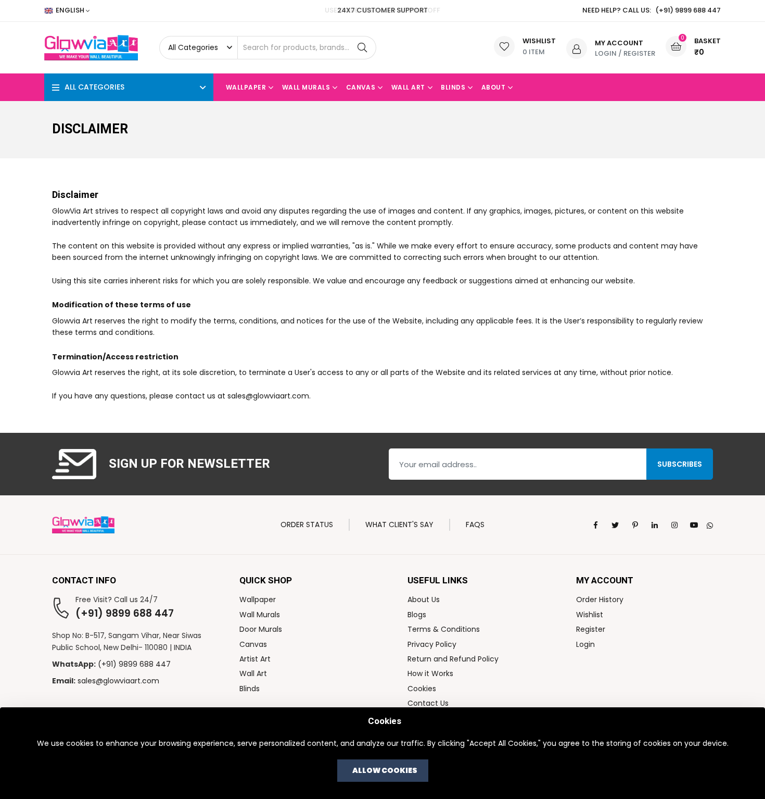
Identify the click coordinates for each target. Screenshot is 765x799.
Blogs (416, 614)
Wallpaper (246, 87)
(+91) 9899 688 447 (124, 613)
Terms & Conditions (443, 629)
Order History (599, 599)
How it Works (430, 673)
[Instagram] (674, 525)
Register (639, 53)
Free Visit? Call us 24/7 (116, 599)
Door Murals (260, 629)
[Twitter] (615, 525)
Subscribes (679, 464)
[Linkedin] (654, 525)
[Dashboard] (576, 48)
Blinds (453, 87)
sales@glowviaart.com (118, 681)
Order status (306, 524)
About (493, 87)
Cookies (421, 688)
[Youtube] (694, 525)
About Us (423, 599)
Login (606, 53)
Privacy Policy (431, 644)
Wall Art (408, 87)
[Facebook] (595, 525)
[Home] (95, 47)
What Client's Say (399, 524)
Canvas (361, 87)
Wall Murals (306, 87)
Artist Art (255, 659)
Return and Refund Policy (453, 659)
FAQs (475, 524)
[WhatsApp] (710, 524)
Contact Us (428, 703)
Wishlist (589, 614)
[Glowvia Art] (83, 524)
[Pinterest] (635, 525)
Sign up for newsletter (189, 464)
